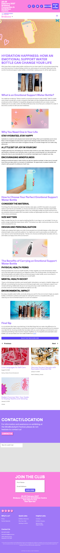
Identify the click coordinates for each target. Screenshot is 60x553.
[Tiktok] (41, 6)
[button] (57, 15)
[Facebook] (29, 6)
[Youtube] (37, 6)
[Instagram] (33, 6)
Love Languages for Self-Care (13, 367)
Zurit (34, 333)
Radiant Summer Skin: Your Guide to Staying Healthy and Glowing (15, 398)
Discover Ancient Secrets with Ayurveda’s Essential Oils (43, 368)
